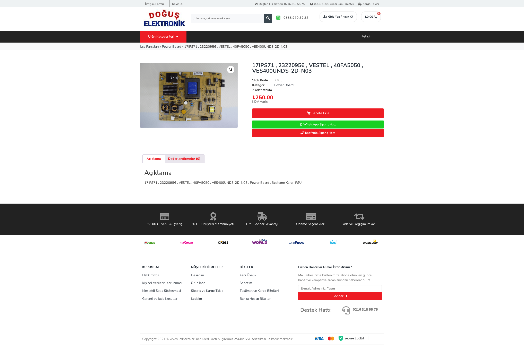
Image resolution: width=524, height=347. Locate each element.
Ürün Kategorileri (161, 36)
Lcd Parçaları (149, 46)
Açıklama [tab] (154, 159)
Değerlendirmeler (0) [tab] (184, 159)
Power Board (171, 46)
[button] (230, 69)
